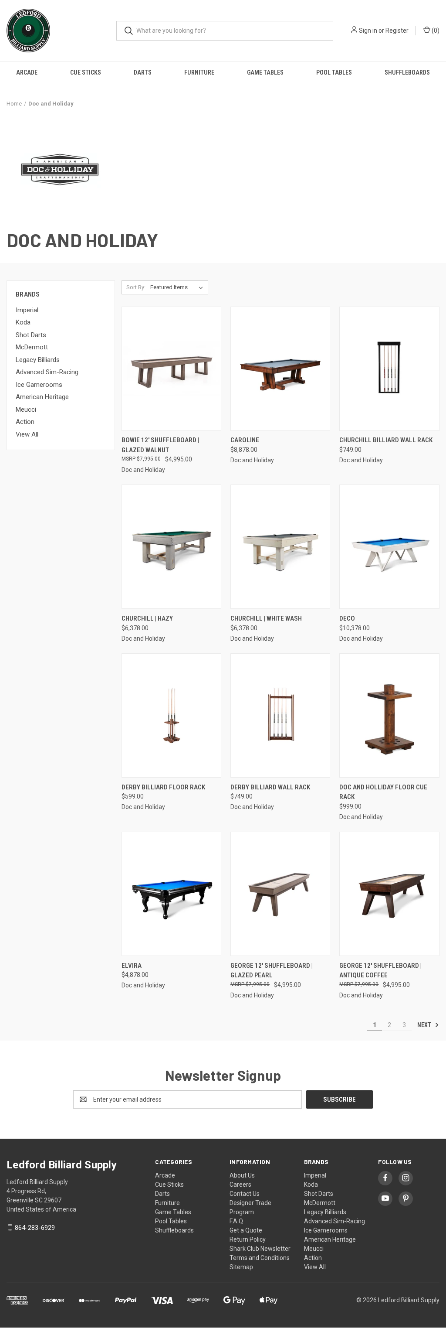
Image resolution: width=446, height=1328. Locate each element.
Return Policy (248, 1239)
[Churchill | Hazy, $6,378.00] (171, 546)
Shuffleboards (407, 72)
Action (25, 422)
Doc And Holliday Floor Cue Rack (383, 792)
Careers (240, 1184)
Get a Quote (246, 1230)
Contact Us (245, 1193)
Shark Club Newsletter (260, 1248)
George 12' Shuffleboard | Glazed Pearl (271, 971)
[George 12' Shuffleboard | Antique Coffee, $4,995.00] (389, 893)
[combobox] (224, 31)
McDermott (32, 347)
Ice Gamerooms (39, 385)
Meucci (26, 409)
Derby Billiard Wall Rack (270, 787)
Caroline (244, 440)
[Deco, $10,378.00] (389, 546)
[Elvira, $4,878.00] (171, 893)
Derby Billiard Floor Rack (163, 787)
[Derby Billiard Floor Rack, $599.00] (171, 715)
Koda (23, 322)
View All (27, 434)
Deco (347, 618)
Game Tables (265, 72)
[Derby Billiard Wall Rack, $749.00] (280, 715)
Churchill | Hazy (147, 618)
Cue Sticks (85, 72)
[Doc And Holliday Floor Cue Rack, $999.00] (389, 715)
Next (424, 1024)
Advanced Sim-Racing (47, 372)
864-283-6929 (35, 1228)
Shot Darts (31, 335)
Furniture (199, 72)
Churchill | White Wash (266, 618)
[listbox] (178, 287)
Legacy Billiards (38, 360)
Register (397, 30)
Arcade (26, 72)
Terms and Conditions (260, 1257)
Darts (143, 72)
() (434, 30)
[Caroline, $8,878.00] (280, 368)
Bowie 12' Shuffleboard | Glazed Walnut (160, 445)
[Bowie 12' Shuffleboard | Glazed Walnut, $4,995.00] (171, 368)
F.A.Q (236, 1221)
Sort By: (135, 287)
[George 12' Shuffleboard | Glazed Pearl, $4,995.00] (280, 893)
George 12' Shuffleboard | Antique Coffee (380, 971)
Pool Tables (334, 72)
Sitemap (241, 1266)
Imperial (27, 310)
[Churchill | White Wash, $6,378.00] (280, 546)
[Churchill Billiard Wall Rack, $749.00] (389, 368)
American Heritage (42, 397)
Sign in (368, 30)
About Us (242, 1175)
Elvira (132, 966)
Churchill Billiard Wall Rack (385, 440)
